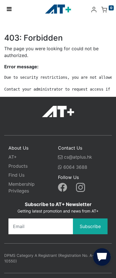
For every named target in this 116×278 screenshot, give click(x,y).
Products (18, 166)
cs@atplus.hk (78, 157)
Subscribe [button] (90, 226)
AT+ (12, 157)
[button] (102, 258)
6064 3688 (74, 167)
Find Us (16, 175)
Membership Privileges (21, 187)
